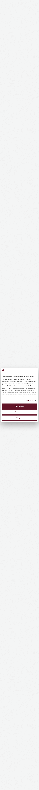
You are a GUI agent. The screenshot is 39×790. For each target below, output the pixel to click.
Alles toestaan (19, 406)
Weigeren (20, 418)
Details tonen (29, 400)
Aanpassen (18, 412)
